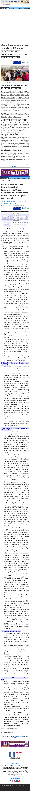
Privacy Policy (16, 788)
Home (2, 41)
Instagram (22, 164)
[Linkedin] (17, 781)
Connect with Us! (15, 778)
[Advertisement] (15, 25)
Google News (15, 166)
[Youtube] (19, 781)
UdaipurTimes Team (7, 205)
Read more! (15, 775)
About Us (15, 764)
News (7, 41)
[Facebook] (10, 781)
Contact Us (11, 788)
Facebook (17, 164)
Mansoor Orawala (7, 60)
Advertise (21, 788)
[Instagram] (15, 781)
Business (8, 180)
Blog (24, 788)
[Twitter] (13, 781)
